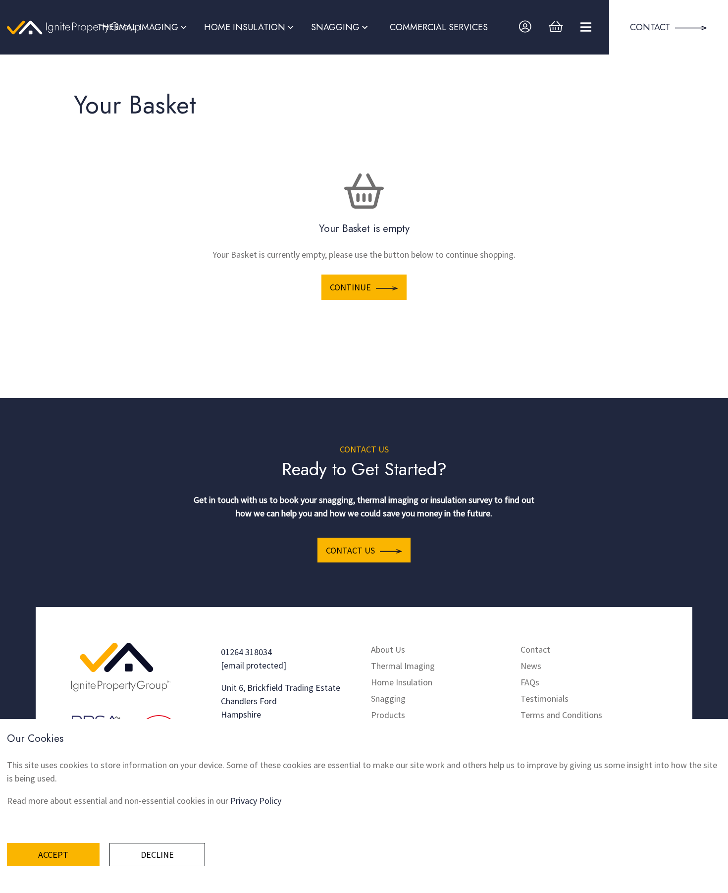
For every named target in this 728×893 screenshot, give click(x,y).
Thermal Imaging (403, 665)
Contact (535, 649)
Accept (53, 854)
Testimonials (544, 698)
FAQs (529, 682)
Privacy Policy (255, 800)
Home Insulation (401, 682)
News (530, 665)
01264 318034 (246, 652)
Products (388, 715)
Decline (157, 854)
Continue (350, 287)
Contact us (350, 550)
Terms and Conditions (561, 715)
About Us (388, 649)
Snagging (388, 698)
